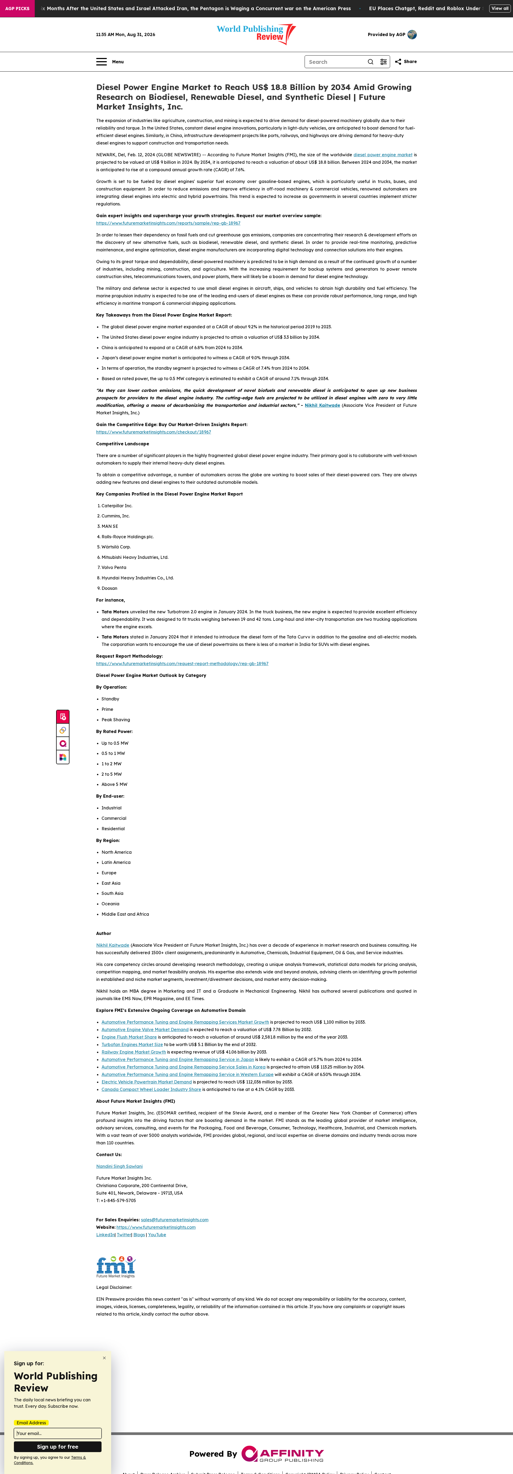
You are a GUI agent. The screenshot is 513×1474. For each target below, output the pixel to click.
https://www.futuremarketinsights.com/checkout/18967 (153, 432)
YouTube (157, 1234)
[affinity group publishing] (63, 743)
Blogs (139, 1234)
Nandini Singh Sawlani (119, 1166)
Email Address (31, 1422)
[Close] (104, 1357)
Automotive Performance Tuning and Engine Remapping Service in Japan (178, 1059)
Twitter (124, 1234)
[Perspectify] (63, 730)
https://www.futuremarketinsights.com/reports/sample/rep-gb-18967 (168, 223)
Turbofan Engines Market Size (132, 1044)
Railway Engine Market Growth (134, 1052)
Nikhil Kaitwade (112, 945)
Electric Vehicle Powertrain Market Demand (147, 1082)
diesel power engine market (382, 154)
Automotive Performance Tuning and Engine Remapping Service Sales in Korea (184, 1067)
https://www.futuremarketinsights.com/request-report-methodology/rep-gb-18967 (182, 663)
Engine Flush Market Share (129, 1037)
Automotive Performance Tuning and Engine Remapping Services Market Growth (185, 1022)
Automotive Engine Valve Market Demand (145, 1029)
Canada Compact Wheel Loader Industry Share (151, 1089)
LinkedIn (105, 1234)
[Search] (370, 62)
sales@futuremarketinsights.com (174, 1219)
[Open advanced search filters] (383, 62)
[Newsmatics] (63, 757)
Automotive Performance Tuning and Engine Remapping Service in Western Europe (188, 1074)
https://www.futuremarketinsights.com (156, 1227)
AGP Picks (17, 8)
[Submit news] (63, 717)
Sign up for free (57, 1446)
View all (500, 8)
